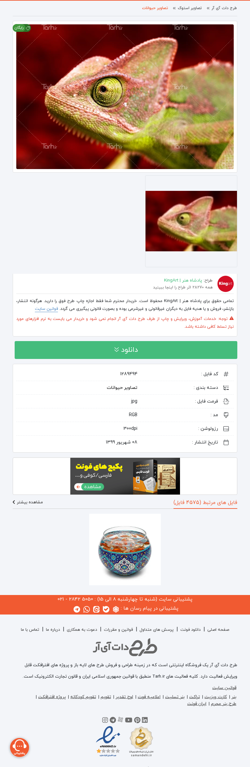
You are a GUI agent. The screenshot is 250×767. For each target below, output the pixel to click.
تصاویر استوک (190, 8)
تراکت (194, 697)
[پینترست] (137, 721)
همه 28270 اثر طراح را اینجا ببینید (183, 287)
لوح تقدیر (124, 697)
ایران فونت (196, 704)
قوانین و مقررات (118, 630)
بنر (233, 697)
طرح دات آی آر (224, 8)
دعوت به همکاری (82, 630)
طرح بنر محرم (223, 704)
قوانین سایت (46, 309)
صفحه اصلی (218, 630)
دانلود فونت (190, 630)
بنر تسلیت (175, 697)
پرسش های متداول (157, 630)
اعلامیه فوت (149, 697)
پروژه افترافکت (52, 697)
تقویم (106, 697)
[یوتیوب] (128, 721)
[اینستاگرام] (105, 721)
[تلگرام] (113, 721)
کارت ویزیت (215, 697)
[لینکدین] (145, 721)
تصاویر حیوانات (155, 8)
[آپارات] (120, 721)
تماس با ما (30, 630)
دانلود (128, 350)
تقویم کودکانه (83, 697)
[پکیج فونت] (125, 475)
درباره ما (53, 630)
